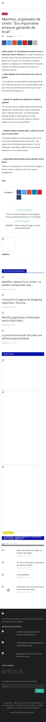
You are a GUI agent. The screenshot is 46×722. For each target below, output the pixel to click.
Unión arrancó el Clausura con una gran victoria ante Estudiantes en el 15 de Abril (23, 215)
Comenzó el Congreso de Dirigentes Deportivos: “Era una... (22, 301)
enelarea (10, 36)
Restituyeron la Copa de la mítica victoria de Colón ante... (30, 588)
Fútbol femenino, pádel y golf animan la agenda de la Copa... (30, 644)
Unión (5, 14)
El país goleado (23, 574)
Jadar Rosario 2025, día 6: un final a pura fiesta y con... (29, 655)
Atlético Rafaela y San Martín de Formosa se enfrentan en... (28, 633)
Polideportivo (8, 533)
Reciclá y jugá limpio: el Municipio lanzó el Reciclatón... (21, 319)
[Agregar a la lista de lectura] (35, 42)
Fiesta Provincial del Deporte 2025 (22, 712)
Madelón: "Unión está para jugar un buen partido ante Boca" (23, 226)
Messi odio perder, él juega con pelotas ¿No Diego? (29, 551)
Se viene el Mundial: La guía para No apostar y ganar (30, 563)
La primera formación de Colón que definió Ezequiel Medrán (22, 337)
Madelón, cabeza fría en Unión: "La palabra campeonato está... (21, 283)
